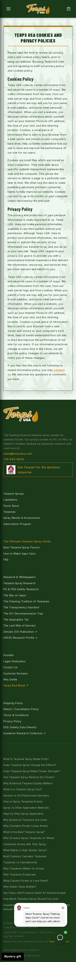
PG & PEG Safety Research (21, 589)
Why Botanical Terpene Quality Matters (28, 783)
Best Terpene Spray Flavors (21, 547)
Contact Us (10, 667)
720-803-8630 (13, 459)
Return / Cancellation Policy (21, 709)
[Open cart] (68, 8)
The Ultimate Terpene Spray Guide (27, 541)
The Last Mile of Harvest (19, 625)
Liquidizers (10, 499)
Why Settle (10, 679)
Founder (8, 655)
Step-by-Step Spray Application (23, 813)
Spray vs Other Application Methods (26, 807)
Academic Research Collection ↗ (24, 733)
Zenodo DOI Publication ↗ (20, 631)
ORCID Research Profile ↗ (20, 637)
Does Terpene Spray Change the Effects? (29, 764)
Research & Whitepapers (19, 577)
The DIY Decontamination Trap (23, 613)
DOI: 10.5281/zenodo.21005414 (21, 950)
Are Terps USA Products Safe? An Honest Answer (34, 892)
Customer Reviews (15, 673)
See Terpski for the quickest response (38, 469)
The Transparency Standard (21, 607)
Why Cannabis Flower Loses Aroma (25, 825)
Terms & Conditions (16, 715)
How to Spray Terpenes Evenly (23, 801)
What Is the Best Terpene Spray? (24, 831)
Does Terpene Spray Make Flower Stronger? (31, 771)
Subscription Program (17, 523)
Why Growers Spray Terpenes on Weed (28, 837)
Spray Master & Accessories (21, 517)
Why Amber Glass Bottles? (19, 886)
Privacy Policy (12, 721)
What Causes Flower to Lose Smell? (25, 880)
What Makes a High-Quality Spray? (25, 850)
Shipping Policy (13, 703)
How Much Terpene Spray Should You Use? (31, 898)
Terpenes (9, 511)
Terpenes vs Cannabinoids (20, 862)
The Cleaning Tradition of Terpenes (26, 601)
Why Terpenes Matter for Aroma (23, 868)
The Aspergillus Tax (16, 619)
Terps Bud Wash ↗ (16, 685)
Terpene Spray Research (19, 583)
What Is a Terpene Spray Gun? (22, 789)
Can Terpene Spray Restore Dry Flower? (29, 777)
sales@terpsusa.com (17, 453)
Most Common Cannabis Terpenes (24, 856)
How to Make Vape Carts (19, 553)
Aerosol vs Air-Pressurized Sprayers (26, 795)
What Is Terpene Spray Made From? (26, 758)
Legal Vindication (14, 661)
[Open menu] (8, 8)
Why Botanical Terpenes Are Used (25, 819)
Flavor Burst (11, 505)
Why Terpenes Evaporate (19, 874)
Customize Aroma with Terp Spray (24, 844)
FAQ (5, 559)
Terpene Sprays (13, 493)
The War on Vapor (15, 595)
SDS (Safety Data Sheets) (20, 727)
